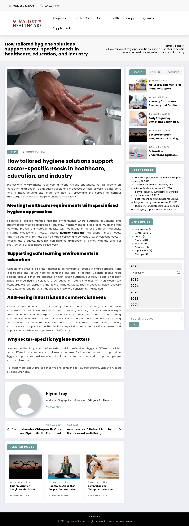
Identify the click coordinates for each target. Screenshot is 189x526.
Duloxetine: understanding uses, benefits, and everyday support (164, 153)
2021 (134, 305)
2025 (134, 279)
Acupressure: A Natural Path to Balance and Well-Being (89, 431)
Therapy (129, 18)
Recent (138, 72)
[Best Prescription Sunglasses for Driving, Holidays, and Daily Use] (25, 466)
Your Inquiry (93, 516)
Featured (140, 240)
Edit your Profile (97, 400)
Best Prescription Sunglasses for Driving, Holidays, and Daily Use (24, 487)
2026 (134, 266)
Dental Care (83, 18)
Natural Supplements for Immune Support (165, 86)
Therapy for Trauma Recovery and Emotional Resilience (165, 103)
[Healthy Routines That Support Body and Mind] (64, 466)
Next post (72, 425)
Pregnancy (146, 18)
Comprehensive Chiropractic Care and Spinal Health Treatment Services (36, 431)
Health (114, 18)
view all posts (54, 407)
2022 (134, 298)
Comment (173, 72)
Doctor (100, 18)
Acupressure (61, 18)
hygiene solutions (72, 232)
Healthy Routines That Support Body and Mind (63, 487)
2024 (134, 285)
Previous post (53, 425)
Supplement (61, 28)
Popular (155, 72)
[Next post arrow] (120, 429)
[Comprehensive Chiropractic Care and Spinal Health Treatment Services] (102, 466)
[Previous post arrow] (8, 429)
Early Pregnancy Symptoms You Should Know (163, 120)
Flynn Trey (56, 393)
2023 (134, 292)
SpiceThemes (125, 521)
